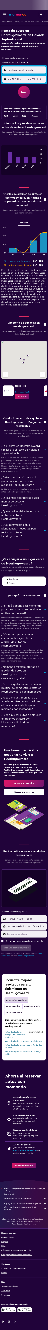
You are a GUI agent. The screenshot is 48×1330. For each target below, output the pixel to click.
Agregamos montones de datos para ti (22, 1203)
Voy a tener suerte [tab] (14, 1012)
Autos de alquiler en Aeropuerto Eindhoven (23, 1041)
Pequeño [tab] (24, 223)
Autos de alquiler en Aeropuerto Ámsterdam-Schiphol (15, 1034)
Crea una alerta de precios (24, 1150)
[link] (22, 396)
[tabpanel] (24, 161)
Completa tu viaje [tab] (32, 1006)
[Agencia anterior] (5, 374)
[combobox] (15, 58)
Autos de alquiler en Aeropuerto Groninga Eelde (23, 1053)
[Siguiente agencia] (42, 374)
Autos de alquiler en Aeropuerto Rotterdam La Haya (23, 1046)
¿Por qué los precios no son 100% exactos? (20, 1208)
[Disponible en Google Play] (8, 1309)
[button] (4, 14)
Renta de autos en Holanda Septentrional (22, 1221)
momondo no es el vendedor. (18, 1199)
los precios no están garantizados (23, 1191)
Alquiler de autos (8, 1219)
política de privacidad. (26, 956)
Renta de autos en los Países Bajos (30, 1219)
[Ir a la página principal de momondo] (17, 14)
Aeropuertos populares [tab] (16, 1000)
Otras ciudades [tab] (13, 1006)
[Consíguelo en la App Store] (24, 1309)
